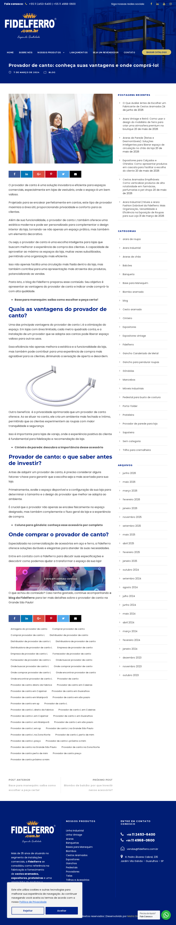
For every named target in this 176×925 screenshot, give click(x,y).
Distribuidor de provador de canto (69, 635)
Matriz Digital (135, 916)
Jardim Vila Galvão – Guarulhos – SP (142, 861)
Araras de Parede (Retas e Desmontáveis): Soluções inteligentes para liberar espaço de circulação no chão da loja (143, 143)
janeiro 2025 (130, 561)
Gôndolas (128, 371)
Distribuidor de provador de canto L (31, 641)
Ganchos (71, 863)
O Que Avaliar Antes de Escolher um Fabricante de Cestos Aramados (144, 104)
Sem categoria (132, 441)
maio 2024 (129, 613)
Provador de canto (68, 678)
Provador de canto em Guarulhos (71, 691)
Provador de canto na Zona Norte (81, 747)
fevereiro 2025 (131, 552)
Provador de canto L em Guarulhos (73, 716)
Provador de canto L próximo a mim (66, 741)
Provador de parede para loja (140, 423)
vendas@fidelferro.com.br (142, 849)
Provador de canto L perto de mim (74, 734)
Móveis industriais (133, 388)
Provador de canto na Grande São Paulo (34, 747)
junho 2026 (129, 473)
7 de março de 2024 (26, 72)
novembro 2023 (132, 666)
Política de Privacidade (33, 902)
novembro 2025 (132, 517)
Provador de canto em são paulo (71, 697)
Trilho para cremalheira (137, 450)
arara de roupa (132, 239)
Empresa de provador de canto (75, 647)
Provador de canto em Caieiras (74, 685)
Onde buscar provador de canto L (30, 666)
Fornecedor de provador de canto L (31, 660)
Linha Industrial (75, 830)
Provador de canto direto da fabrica (31, 685)
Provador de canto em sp (25, 703)
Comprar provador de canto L (28, 635)
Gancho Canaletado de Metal (140, 353)
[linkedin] (157, 4)
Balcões (127, 265)
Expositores (129, 327)
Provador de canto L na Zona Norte (30, 734)
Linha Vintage (74, 834)
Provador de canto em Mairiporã (29, 697)
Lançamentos (79, 52)
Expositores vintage (134, 336)
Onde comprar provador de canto (73, 666)
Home (10, 52)
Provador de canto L (55, 703)
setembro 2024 (132, 578)
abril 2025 (128, 543)
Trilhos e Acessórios (77, 880)
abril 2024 (128, 622)
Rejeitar (28, 910)
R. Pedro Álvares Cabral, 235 (141, 857)
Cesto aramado (132, 309)
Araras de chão (132, 256)
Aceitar (61, 910)
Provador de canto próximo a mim (30, 759)
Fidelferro (128, 344)
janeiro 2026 (130, 508)
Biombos (71, 851)
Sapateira (128, 432)
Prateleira (128, 415)
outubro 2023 (131, 675)
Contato (129, 52)
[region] (44, 900)
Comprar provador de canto (68, 629)
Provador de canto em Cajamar (29, 691)
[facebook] (151, 4)
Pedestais (72, 867)
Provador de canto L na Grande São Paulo (69, 728)
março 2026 (130, 490)
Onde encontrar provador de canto (76, 672)
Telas (69, 875)
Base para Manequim (135, 283)
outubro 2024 (131, 569)
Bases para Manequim (79, 847)
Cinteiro (127, 318)
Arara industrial (132, 248)
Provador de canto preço (67, 753)
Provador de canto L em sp (26, 728)
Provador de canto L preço (26, 741)
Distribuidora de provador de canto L (31, 647)
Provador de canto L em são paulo (73, 722)
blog (52, 72)
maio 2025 (129, 534)
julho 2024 (129, 596)
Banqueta (128, 274)
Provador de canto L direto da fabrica (32, 709)
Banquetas (72, 843)
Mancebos (129, 379)
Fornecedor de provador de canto (72, 653)
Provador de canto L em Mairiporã (30, 722)
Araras (70, 839)
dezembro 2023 (132, 657)
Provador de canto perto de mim (29, 753)
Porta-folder (130, 406)
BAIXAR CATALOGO (156, 52)
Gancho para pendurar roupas (141, 362)
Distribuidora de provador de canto (76, 641)
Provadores (72, 871)
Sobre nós (25, 52)
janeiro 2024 (130, 649)
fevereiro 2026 (131, 499)
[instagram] (170, 4)
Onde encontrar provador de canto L (31, 678)
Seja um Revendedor (106, 52)
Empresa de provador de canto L (29, 653)
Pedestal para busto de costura (142, 397)
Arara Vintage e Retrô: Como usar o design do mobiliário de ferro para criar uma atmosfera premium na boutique (144, 124)
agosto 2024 (130, 587)
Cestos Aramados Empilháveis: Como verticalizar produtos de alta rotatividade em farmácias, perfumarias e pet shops (144, 185)
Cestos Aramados (76, 855)
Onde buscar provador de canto (74, 660)
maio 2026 (129, 482)
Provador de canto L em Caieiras (76, 709)
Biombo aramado (133, 292)
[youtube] (164, 4)
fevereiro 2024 (131, 640)
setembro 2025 (132, 526)
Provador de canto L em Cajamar (29, 716)
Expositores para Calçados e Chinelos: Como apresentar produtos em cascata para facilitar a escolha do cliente (145, 165)
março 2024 (130, 631)
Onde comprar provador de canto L (31, 672)
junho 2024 (129, 605)
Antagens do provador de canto (29, 629)
